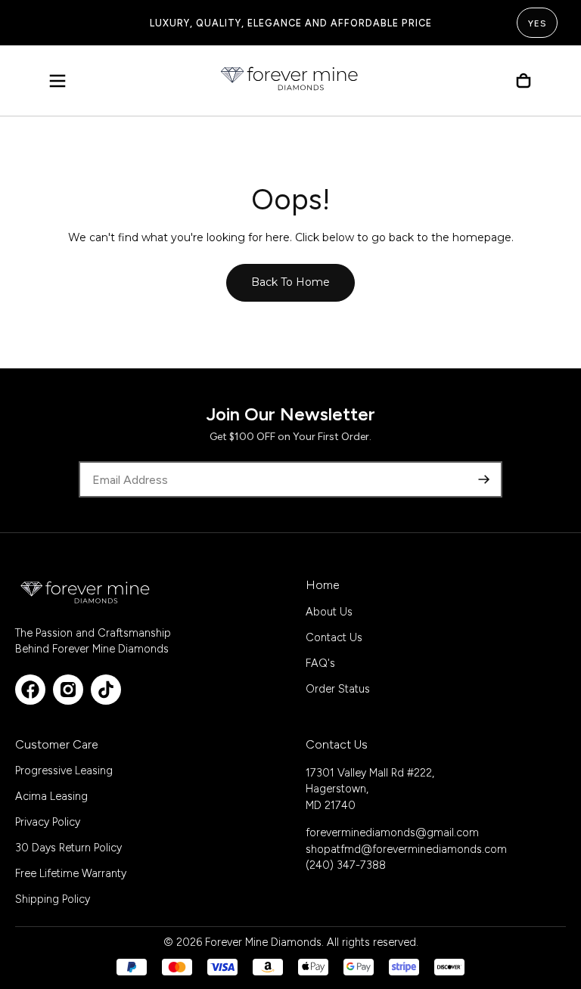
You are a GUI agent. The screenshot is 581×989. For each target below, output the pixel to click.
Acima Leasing (51, 796)
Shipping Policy (52, 899)
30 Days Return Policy (68, 847)
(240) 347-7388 (346, 865)
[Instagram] (68, 689)
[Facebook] (30, 689)
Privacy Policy (47, 822)
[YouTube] (106, 689)
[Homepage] (290, 80)
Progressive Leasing (64, 770)
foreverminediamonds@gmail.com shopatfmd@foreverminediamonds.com (406, 841)
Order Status (338, 689)
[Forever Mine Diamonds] (86, 592)
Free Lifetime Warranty (70, 873)
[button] (57, 81)
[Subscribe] (484, 479)
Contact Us (334, 637)
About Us (329, 612)
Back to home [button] (290, 282)
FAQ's (320, 663)
